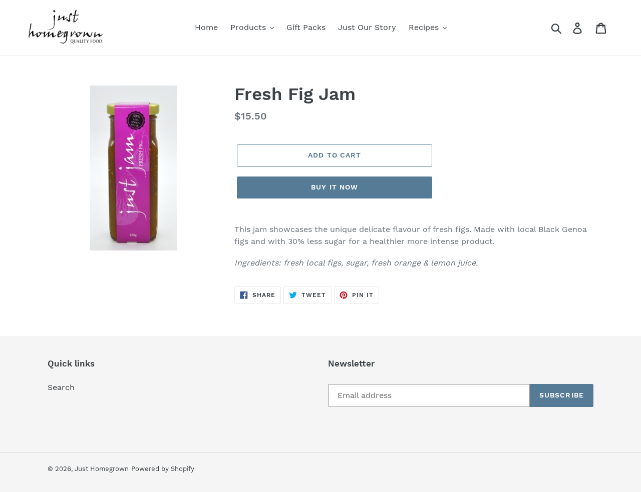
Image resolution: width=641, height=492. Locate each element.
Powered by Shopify (162, 468)
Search (61, 387)
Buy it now (334, 187)
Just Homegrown (102, 468)
